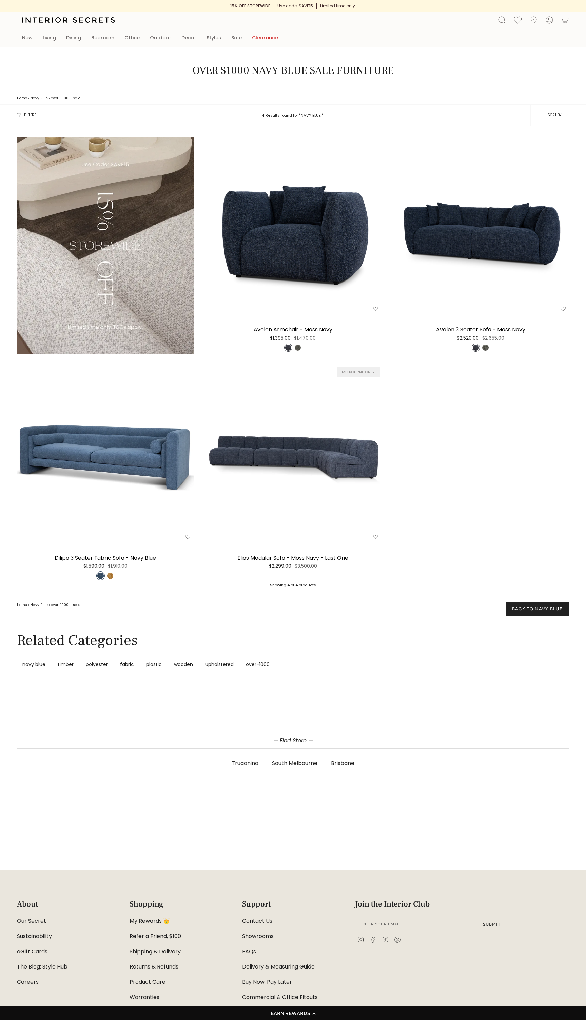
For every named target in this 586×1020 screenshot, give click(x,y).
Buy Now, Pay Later (267, 982)
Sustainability (34, 936)
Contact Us (257, 921)
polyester (97, 664)
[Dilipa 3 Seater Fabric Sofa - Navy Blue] (105, 453)
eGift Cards (32, 951)
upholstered (219, 664)
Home (22, 98)
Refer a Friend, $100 (155, 936)
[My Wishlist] (518, 19)
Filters (30, 115)
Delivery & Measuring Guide (278, 967)
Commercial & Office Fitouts (280, 997)
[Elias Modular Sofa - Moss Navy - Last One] (292, 453)
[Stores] (534, 20)
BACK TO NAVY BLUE (537, 608)
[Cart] (565, 20)
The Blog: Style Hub (42, 967)
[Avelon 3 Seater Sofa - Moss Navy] (480, 225)
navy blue (33, 664)
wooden (183, 664)
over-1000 (60, 98)
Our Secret (31, 921)
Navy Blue (39, 98)
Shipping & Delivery (155, 951)
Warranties (144, 997)
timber (66, 664)
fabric (127, 664)
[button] (293, 1013)
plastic (154, 664)
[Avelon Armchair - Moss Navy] (292, 225)
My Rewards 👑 (150, 921)
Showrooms (258, 936)
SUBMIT (492, 924)
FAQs (249, 951)
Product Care (147, 982)
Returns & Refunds (154, 967)
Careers (28, 982)
